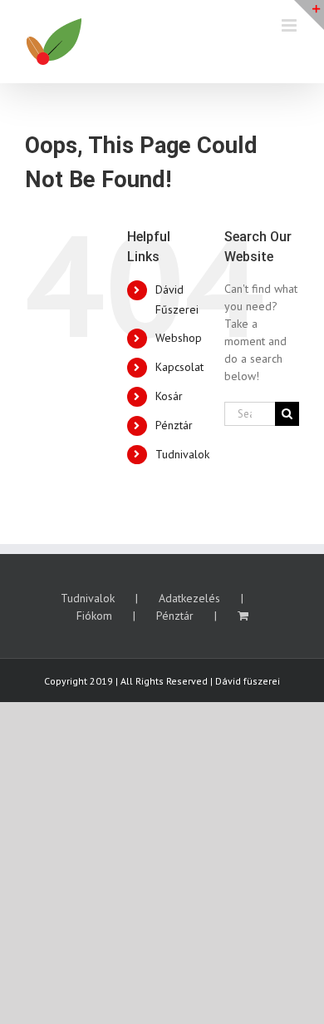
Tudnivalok (182, 454)
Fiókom (94, 615)
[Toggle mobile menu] (290, 25)
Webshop (178, 337)
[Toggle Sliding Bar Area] (309, 15)
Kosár (169, 395)
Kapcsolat (179, 366)
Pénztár (174, 425)
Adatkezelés (189, 598)
